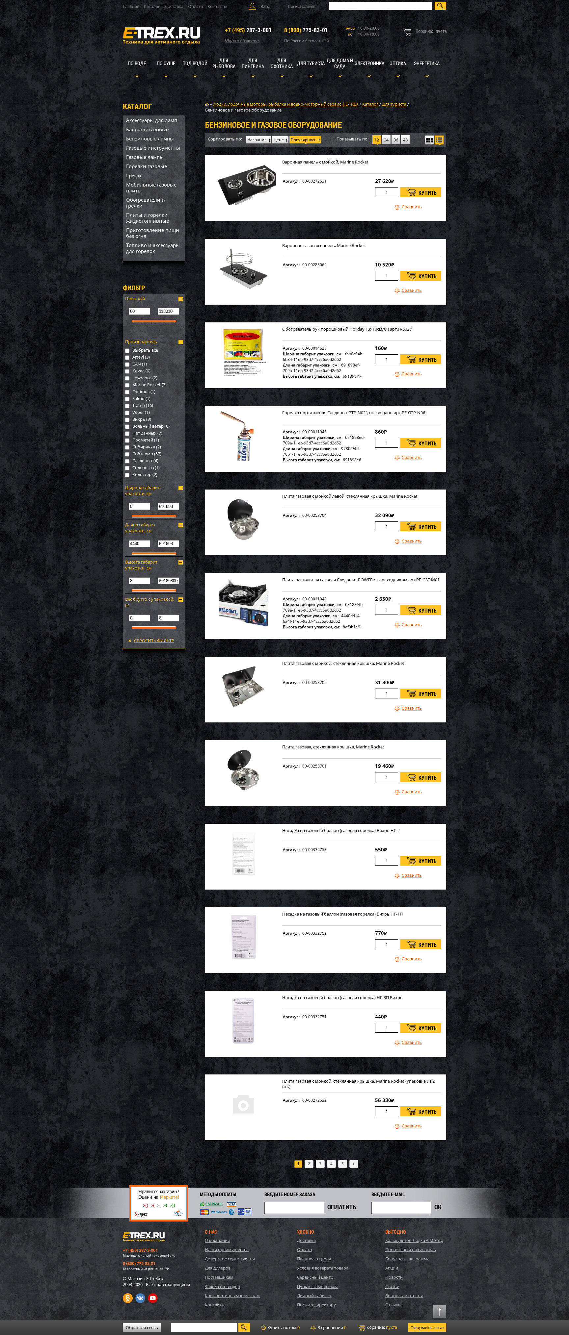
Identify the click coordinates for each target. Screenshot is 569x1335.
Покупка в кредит (315, 1259)
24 (386, 140)
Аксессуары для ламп (151, 120)
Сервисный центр (315, 1277)
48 (405, 140)
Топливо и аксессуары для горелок (153, 248)
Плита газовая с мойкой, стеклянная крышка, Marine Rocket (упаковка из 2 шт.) (358, 1083)
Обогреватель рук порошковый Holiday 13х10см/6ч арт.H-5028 (347, 329)
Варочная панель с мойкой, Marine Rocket (325, 162)
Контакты (217, 6)
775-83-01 (306, 30)
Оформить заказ (427, 1327)
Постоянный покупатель (410, 1249)
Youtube (153, 1298)
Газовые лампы (145, 157)
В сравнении (331, 1327)
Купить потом (283, 1327)
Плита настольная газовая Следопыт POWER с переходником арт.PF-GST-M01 (361, 580)
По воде (137, 63)
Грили (133, 175)
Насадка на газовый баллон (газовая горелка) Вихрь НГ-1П (342, 914)
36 (395, 140)
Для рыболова (223, 63)
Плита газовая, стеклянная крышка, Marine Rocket (333, 747)
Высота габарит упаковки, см (141, 565)
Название (257, 139)
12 (376, 140)
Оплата (195, 6)
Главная (131, 6)
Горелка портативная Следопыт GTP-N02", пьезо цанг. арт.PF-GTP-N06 (353, 413)
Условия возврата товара (322, 1268)
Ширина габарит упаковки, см (142, 490)
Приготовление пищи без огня (152, 233)
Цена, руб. (135, 298)
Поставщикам (219, 1277)
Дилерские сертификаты (230, 1259)
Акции (391, 1268)
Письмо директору (316, 1305)
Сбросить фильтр (154, 640)
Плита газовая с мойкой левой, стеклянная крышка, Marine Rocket (350, 496)
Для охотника (282, 63)
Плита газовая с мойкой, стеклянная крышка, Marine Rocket (343, 663)
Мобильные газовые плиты (151, 187)
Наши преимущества (227, 1249)
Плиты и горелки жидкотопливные (147, 218)
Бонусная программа (407, 1259)
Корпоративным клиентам (232, 1295)
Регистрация (301, 6)
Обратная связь (142, 1327)
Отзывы (393, 1305)
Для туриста (311, 63)
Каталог (152, 6)
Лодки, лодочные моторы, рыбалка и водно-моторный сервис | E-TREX (286, 104)
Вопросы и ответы (404, 1295)
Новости (394, 1277)
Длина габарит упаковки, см (140, 528)
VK (140, 1298)
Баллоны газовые (147, 129)
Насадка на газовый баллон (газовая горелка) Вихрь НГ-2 (341, 830)
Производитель (141, 341)
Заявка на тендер (222, 1286)
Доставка (174, 6)
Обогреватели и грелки (145, 202)
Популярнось (303, 139)
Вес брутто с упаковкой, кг (149, 602)
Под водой (194, 63)
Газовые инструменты (153, 147)
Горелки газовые (146, 166)
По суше (166, 63)
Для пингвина (253, 63)
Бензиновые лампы (150, 138)
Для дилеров (217, 1268)
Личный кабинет (314, 1295)
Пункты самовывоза (318, 1286)
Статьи (392, 1286)
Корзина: (381, 1327)
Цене (279, 139)
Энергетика (427, 63)
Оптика (398, 63)
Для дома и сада (340, 63)
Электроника (369, 63)
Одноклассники (128, 1298)
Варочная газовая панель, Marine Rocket (323, 245)
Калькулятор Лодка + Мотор (414, 1240)
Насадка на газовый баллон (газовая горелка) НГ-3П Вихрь (342, 997)
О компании (217, 1240)
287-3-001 (248, 30)
